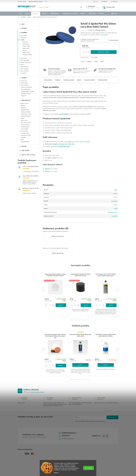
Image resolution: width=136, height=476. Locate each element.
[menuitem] (20, 13)
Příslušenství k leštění (27, 54)
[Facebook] (103, 436)
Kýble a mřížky (24, 120)
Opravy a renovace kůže (26, 87)
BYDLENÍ (23, 146)
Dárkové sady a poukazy (28, 155)
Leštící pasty (25, 42)
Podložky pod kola (25, 126)
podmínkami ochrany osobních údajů (97, 421)
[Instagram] (107, 436)
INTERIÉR (24, 78)
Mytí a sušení (24, 35)
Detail (80, 365)
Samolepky (23, 137)
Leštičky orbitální (26, 46)
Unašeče (24, 50)
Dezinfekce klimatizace (26, 93)
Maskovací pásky (26, 52)
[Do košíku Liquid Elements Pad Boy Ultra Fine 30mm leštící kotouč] (86, 305)
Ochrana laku (24, 58)
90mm (115, 205)
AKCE (23, 24)
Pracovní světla (24, 131)
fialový (81, 141)
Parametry (57, 80)
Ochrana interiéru (25, 85)
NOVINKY (24, 28)
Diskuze (79, 80)
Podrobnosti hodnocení (100, 30)
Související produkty (89, 80)
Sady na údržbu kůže (25, 89)
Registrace (115, 1)
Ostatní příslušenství (25, 141)
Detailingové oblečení (26, 112)
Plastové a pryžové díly (26, 62)
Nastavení (56, 472)
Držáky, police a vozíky (26, 114)
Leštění (23, 40)
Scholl (96, 57)
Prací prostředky (24, 129)
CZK (96, 1)
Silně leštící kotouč (112, 212)
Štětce (22, 139)
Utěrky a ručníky (24, 103)
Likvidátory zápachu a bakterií (27, 91)
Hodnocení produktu (68, 80)
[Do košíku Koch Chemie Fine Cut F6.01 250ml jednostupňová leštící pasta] (111, 305)
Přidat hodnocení (57, 236)
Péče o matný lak (24, 71)
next (117, 290)
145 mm (47, 169)
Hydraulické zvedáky (25, 116)
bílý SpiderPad (70, 141)
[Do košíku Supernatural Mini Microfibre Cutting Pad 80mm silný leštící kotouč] (61, 305)
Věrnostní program (22, 1)
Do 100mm (114, 216)
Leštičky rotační (26, 48)
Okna (22, 64)
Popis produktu (48, 80)
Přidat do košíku (103, 52)
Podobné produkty (102, 80)
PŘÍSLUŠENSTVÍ (25, 100)
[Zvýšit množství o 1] (89, 52)
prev (43, 290)
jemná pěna (114, 201)
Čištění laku (23, 37)
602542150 (91, 6)
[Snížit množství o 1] (84, 52)
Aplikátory (23, 105)
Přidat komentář (57, 253)
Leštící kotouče (26, 44)
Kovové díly (23, 73)
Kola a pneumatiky (25, 60)
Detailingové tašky (25, 109)
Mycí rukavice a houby (26, 122)
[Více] (114, 13)
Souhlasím (89, 468)
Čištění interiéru (24, 83)
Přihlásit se (112, 417)
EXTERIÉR (24, 32)
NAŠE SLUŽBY (25, 150)
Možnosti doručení (114, 40)
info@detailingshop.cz (69, 433)
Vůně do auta (24, 81)
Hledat (81, 7)
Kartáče (22, 118)
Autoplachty (23, 107)
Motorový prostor (25, 66)
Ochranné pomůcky (25, 124)
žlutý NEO (87, 141)
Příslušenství (23, 95)
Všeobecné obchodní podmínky (36, 1)
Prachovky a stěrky (25, 133)
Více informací (104, 35)
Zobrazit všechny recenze (37, 392)
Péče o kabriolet (24, 69)
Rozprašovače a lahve (26, 135)
